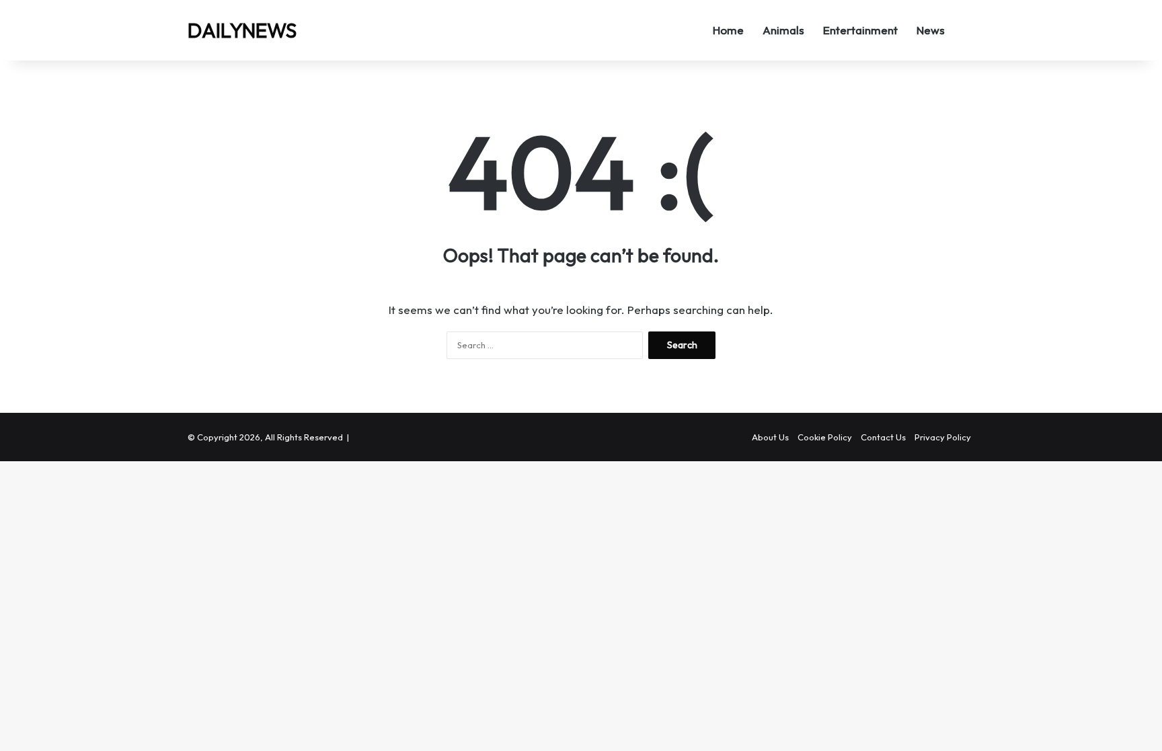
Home (728, 30)
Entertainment (860, 30)
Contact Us (883, 437)
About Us (770, 437)
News (931, 30)
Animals (783, 30)
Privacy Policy (943, 437)
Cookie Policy (825, 437)
